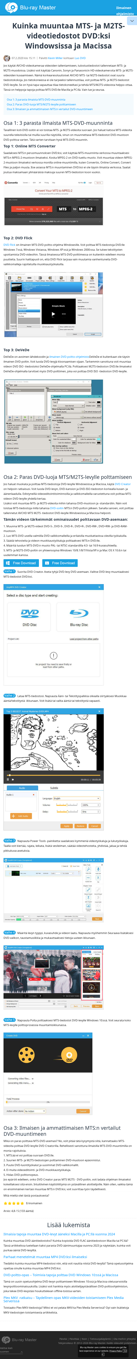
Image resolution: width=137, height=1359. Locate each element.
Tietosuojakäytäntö (100, 1338)
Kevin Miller (55, 58)
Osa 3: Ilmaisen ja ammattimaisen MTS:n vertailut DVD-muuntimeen (50, 109)
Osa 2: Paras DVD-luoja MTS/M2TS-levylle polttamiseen (41, 104)
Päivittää (74, 1338)
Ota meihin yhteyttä (124, 1338)
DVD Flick (9, 245)
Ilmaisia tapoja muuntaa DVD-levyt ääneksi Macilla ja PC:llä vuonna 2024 (59, 1234)
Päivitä (63, 1338)
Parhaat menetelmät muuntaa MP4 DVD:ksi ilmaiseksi (45, 1257)
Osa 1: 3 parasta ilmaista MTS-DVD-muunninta (36, 99)
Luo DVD (80, 58)
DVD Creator (123, 484)
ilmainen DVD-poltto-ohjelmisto (69, 357)
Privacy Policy (115, 1350)
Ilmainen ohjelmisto (125, 11)
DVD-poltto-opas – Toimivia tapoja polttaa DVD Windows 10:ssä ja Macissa (61, 1275)
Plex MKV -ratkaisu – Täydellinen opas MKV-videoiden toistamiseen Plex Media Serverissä (64, 1299)
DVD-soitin (57, 508)
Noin (84, 1338)
